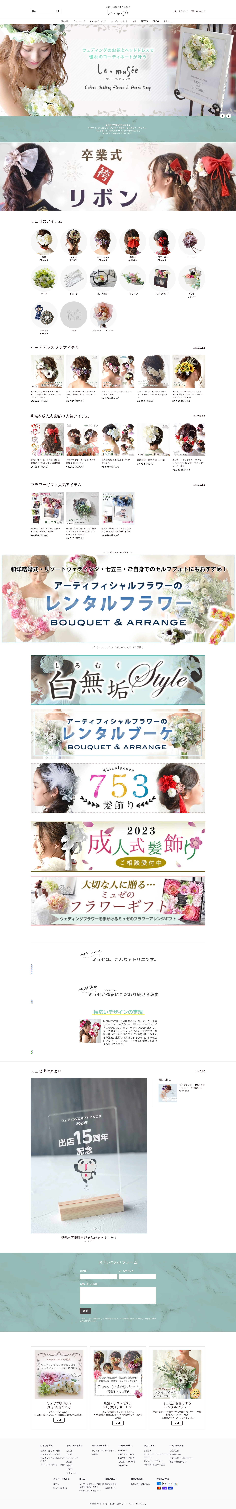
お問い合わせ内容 (88, 1284)
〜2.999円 (122, 1450)
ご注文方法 (174, 1450)
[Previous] (222, 115)
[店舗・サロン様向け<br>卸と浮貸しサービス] (118, 1374)
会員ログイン (110, 1488)
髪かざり (65, 21)
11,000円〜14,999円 (126, 1462)
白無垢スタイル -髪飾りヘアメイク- (53, 1459)
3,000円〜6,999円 (126, 1454)
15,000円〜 (123, 1465)
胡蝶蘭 (95, 1454)
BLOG (156, 21)
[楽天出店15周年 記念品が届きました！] (89, 1155)
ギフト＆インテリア (98, 21)
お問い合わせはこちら (140, 1484)
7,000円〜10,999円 (126, 1458)
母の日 (69, 1454)
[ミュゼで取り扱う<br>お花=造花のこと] (59, 1374)
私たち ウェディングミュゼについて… (156, 1455)
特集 (134, 21)
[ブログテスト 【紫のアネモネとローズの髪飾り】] (168, 1093)
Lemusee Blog (60, 1488)
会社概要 (147, 1450)
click (59, 1420)
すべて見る (200, 1071)
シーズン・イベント (119, 21)
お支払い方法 (175, 1454)
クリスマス (71, 1473)
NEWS (144, 21)
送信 (85, 1310)
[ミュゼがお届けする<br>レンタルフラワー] (177, 1374)
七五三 (69, 1469)
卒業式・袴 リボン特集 (50, 1450)
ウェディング (79, 21)
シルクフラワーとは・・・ (90, 1490)
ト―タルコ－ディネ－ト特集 (53, 1464)
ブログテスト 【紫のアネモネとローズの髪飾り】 (192, 1087)
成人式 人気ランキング (50, 1454)
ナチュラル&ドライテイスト (104, 1450)
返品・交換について (178, 1462)
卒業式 (69, 1465)
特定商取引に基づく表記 (154, 1464)
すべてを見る (199, 347)
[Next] (228, 115)
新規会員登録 (110, 1484)
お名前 (83, 1271)
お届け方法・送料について (181, 1458)
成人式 (69, 1462)
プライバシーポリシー (138, 1319)
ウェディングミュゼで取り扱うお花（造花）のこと (91, 1485)
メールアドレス (126, 1271)
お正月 (69, 1450)
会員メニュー (169, 21)
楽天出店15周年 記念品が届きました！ (89, 1237)
